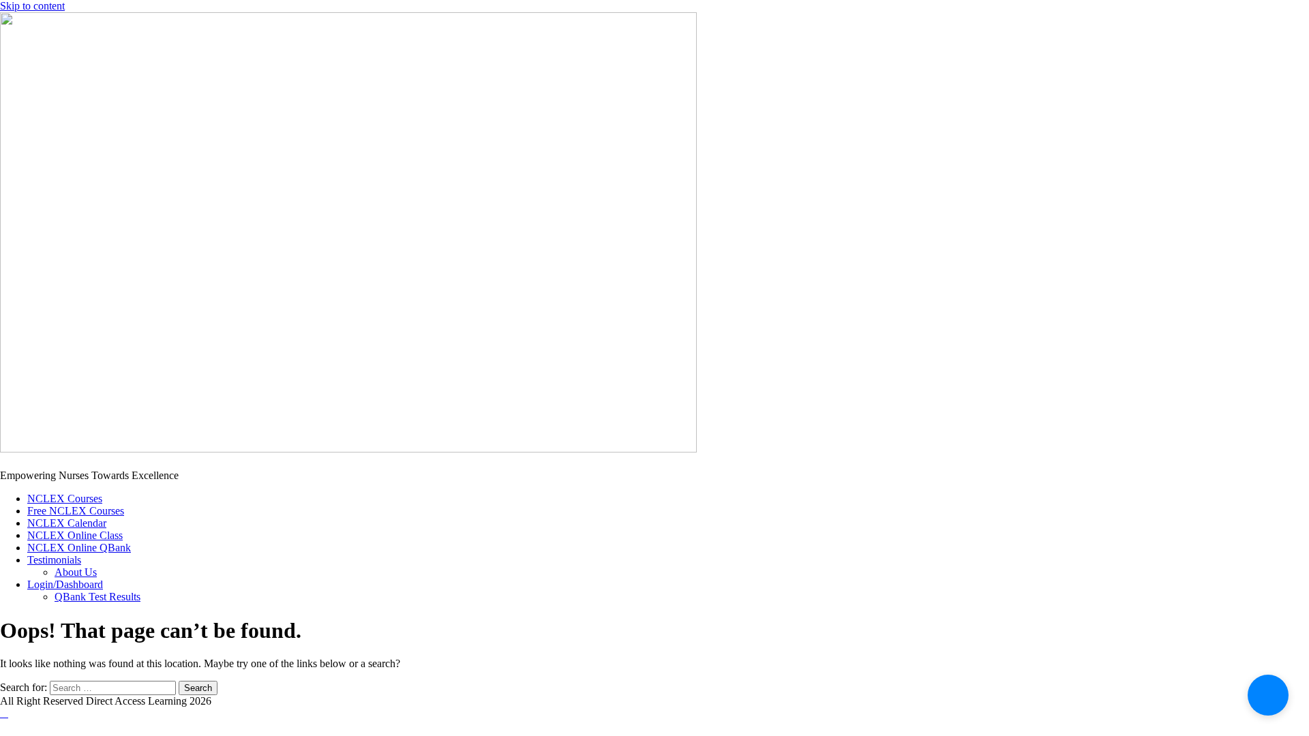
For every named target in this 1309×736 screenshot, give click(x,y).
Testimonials (54, 560)
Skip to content (32, 6)
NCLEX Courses (64, 498)
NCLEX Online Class (75, 535)
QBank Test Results (97, 596)
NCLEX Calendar (66, 523)
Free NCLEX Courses (75, 511)
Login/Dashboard (65, 584)
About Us (76, 572)
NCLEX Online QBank (79, 547)
